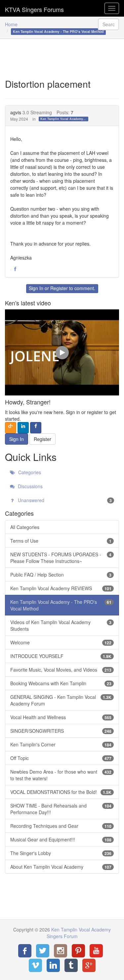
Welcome (60, 642)
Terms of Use (60, 540)
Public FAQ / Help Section (60, 574)
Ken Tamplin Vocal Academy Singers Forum (34, 8)
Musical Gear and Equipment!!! (60, 839)
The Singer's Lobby (60, 853)
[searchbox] (108, 24)
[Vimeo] (35, 965)
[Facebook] (24, 950)
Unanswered (64, 500)
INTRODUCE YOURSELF (60, 656)
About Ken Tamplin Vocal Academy (60, 866)
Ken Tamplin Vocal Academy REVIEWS (60, 588)
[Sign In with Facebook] (35, 427)
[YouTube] (96, 950)
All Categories (24, 527)
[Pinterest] (78, 950)
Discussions (30, 486)
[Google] (89, 965)
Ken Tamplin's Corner (60, 744)
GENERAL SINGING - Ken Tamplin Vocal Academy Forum (60, 700)
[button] (15, 269)
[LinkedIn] (53, 965)
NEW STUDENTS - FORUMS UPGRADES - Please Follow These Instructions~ (60, 557)
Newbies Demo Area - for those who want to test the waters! (60, 775)
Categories (29, 472)
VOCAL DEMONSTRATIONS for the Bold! (60, 792)
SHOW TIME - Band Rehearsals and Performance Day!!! (60, 809)
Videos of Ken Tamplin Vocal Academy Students (60, 625)
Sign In (36, 288)
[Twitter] (42, 950)
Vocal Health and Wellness (60, 717)
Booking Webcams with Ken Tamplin (60, 683)
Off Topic (60, 758)
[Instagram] (60, 950)
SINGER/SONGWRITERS (60, 730)
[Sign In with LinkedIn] (23, 427)
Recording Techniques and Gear (60, 825)
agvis (15, 112)
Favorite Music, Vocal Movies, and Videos (60, 669)
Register (59, 288)
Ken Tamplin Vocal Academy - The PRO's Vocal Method (64, 119)
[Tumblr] (71, 965)
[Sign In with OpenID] (10, 427)
